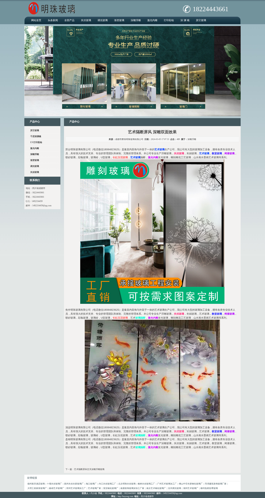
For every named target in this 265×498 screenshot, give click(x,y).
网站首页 (36, 20)
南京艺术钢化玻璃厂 (156, 488)
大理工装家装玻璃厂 (37, 488)
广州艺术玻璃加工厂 (167, 483)
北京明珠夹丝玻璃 (127, 483)
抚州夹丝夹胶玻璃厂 (74, 483)
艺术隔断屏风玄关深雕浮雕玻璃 (89, 469)
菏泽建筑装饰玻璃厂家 (215, 483)
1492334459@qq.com (41, 205)
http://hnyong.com (125, 496)
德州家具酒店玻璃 (36, 483)
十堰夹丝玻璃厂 (54, 483)
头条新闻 (53, 20)
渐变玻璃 (119, 20)
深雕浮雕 (136, 20)
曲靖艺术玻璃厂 (56, 488)
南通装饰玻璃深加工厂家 (132, 488)
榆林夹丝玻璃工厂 (146, 483)
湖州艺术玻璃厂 (190, 488)
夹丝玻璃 (86, 20)
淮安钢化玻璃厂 (110, 488)
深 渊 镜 (184, 20)
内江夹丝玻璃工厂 (107, 483)
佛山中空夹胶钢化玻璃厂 (191, 483)
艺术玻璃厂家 (94, 488)
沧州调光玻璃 (174, 488)
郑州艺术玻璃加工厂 (76, 488)
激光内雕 (152, 20)
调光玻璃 (103, 20)
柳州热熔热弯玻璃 (209, 488)
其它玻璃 (201, 20)
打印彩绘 (169, 20)
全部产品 (69, 20)
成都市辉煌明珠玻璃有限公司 (129, 139)
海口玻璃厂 (91, 483)
